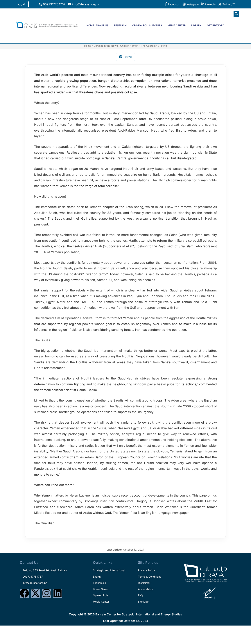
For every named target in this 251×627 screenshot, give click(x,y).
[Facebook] (24, 593)
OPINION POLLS (141, 25)
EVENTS (157, 25)
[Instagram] (46, 593)
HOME (90, 25)
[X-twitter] (35, 593)
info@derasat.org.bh (85, 4)
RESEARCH (120, 25)
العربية (22, 4)
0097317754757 (53, 4)
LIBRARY (196, 25)
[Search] (229, 29)
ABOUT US (102, 25)
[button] (236, 14)
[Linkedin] (57, 593)
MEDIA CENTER (177, 25)
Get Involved (215, 25)
